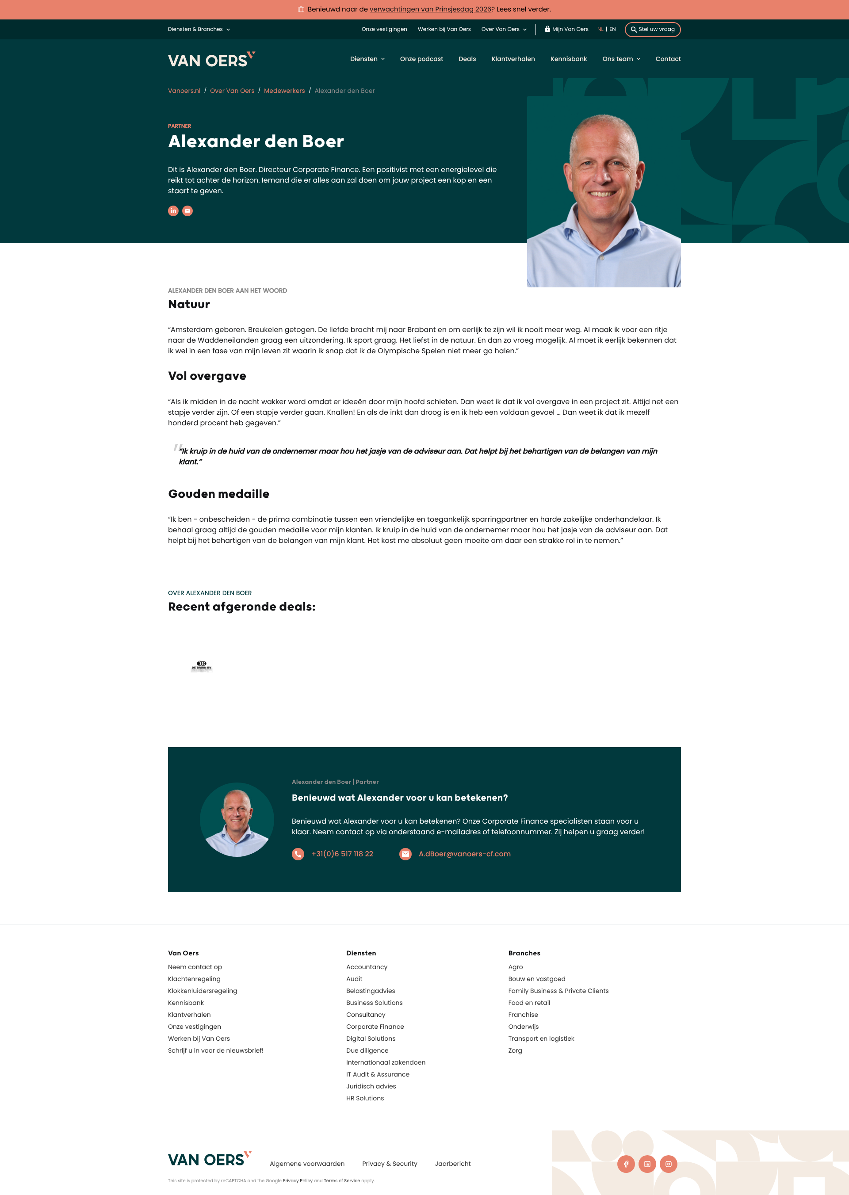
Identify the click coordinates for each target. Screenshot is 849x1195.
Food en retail (530, 1002)
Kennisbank (569, 58)
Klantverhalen (513, 58)
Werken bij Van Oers (444, 29)
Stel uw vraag (657, 29)
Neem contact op (195, 966)
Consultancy (365, 1014)
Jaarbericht (453, 1163)
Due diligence (367, 1050)
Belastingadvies (370, 990)
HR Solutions (365, 1098)
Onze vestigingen (384, 29)
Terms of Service (342, 1180)
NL (600, 29)
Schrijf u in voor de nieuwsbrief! (216, 1050)
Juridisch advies (371, 1086)
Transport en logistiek (541, 1038)
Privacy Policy (298, 1180)
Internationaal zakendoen (385, 1062)
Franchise (524, 1014)
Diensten (364, 58)
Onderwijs (524, 1026)
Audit (354, 978)
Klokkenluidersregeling (202, 990)
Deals (467, 58)
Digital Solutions (370, 1038)
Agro (516, 966)
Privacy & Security (389, 1163)
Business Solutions (374, 1002)
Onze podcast (421, 58)
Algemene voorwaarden (307, 1163)
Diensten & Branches (195, 29)
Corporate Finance (375, 1026)
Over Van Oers (501, 29)
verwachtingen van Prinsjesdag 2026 (430, 9)
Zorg (515, 1050)
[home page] (210, 1158)
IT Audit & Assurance (377, 1074)
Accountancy (366, 966)
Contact (668, 58)
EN (612, 29)
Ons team (618, 58)
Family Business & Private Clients (559, 990)
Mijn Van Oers (570, 29)
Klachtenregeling (194, 978)
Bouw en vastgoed (537, 978)
